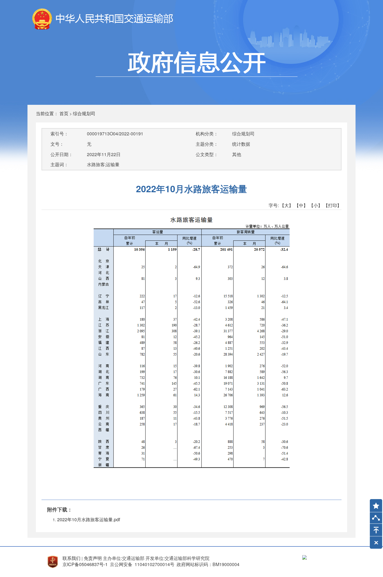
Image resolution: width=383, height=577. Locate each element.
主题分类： (207, 144)
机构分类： (207, 133)
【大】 (286, 205)
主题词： (59, 164)
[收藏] (374, 503)
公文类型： (207, 154)
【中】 (301, 205)
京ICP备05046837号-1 (85, 564)
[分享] (376, 519)
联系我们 (71, 558)
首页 (63, 113)
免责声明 (93, 558)
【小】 (315, 205)
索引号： (59, 133)
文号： (57, 144)
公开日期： (61, 154)
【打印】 (333, 205)
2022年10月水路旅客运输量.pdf (88, 519)
